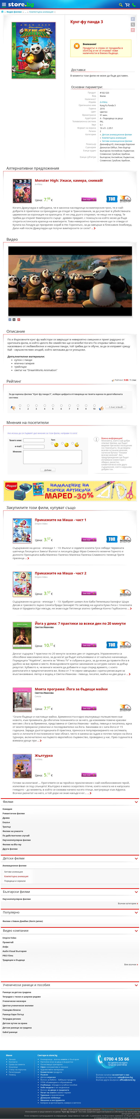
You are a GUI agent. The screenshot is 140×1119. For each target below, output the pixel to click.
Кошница (13, 1067)
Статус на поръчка (17, 1069)
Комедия (7, 809)
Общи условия (108, 1109)
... (25, 11)
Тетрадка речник (12, 1018)
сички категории (127, 903)
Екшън (6, 822)
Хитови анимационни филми (117, 141)
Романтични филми (14, 813)
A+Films (103, 102)
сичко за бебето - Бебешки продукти (58, 1079)
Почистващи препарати (51, 1064)
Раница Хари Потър (13, 1014)
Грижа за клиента (17, 1064)
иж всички (130, 964)
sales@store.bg (125, 1077)
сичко (54, 1090)
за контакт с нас (120, 1074)
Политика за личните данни (127, 1109)
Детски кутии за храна (15, 1023)
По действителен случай (16, 835)
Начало (12, 1059)
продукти (51, 1072)
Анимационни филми (14, 865)
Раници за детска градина (17, 992)
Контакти (13, 1062)
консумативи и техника (54, 1067)
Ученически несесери (14, 1001)
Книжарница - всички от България (59, 1059)
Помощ (12, 1074)
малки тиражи (55, 1092)
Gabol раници (10, 1032)
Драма (6, 817)
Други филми (10, 848)
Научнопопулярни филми (17, 840)
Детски (48, 1077)
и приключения (52, 1095)
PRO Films (8, 955)
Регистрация (14, 1072)
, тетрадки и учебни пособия (58, 1085)
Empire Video (9, 937)
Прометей (8, 942)
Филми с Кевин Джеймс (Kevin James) (23, 921)
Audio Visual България (14, 951)
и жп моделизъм (54, 1087)
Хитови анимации (13, 871)
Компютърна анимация (41, 11)
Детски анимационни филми (117, 134)
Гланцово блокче (12, 1010)
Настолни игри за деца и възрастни (56, 1062)
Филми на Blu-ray (12, 844)
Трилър (7, 826)
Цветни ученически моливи (18, 1005)
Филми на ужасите (13, 831)
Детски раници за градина (17, 1027)
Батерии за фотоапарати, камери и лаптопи (60, 1102)
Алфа (5, 946)
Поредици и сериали (15, 881)
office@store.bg (127, 1079)
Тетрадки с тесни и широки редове (22, 996)
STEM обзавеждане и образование (56, 1082)
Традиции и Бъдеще (14, 960)
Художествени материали (52, 1069)
